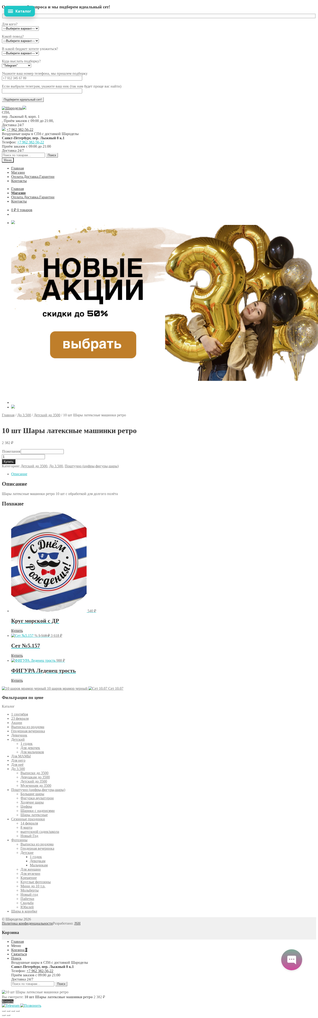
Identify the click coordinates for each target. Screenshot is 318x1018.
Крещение (28, 878)
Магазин (18, 172)
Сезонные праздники (28, 819)
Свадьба (27, 903)
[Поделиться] (13, 1011)
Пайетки (27, 899)
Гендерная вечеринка (28, 731)
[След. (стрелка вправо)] (8, 1015)
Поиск (52, 155)
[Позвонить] (30, 1006)
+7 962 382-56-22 (20, 130)
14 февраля (29, 823)
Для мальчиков (32, 752)
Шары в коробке (24, 911)
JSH (77, 923)
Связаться (19, 954)
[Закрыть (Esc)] (18, 1011)
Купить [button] (17, 631)
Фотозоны (19, 840)
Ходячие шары (32, 802)
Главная (17, 168)
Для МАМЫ (21, 756)
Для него (18, 760)
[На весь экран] (8, 1011)
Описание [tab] (19, 474)
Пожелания (11, 451)
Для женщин (30, 869)
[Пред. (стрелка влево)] (4, 1015)
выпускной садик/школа (39, 832)
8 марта (26, 827)
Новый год (29, 894)
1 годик (26, 744)
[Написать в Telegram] (11, 1006)
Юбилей (27, 907)
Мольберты (29, 890)
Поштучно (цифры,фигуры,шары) (92, 466)
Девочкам (37, 861)
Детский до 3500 (47, 415)
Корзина (19, 950)
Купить (9, 461)
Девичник (19, 735)
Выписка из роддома (27, 727)
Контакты (19, 181)
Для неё (17, 765)
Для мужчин (30, 873)
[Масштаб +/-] (4, 1011)
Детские (27, 853)
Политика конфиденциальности (27, 923)
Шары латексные (34, 815)
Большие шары (32, 794)
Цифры (26, 806)
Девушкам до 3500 (35, 777)
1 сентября (19, 714)
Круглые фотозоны (35, 882)
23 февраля (20, 718)
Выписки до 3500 (34, 773)
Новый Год (29, 836)
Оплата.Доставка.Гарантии (32, 177)
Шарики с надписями (37, 811)
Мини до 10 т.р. (32, 886)
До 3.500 (24, 415)
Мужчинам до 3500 (35, 785)
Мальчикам (39, 865)
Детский (18, 739)
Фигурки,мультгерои (37, 798)
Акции (16, 723)
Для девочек (30, 748)
